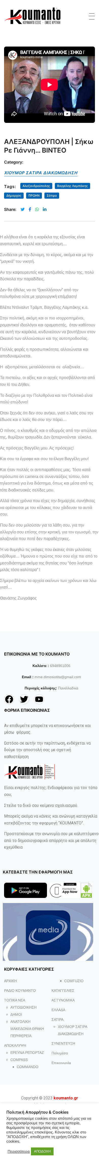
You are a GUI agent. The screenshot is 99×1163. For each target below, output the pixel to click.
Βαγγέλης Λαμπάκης (72, 186)
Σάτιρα (52, 195)
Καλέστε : (40, 666)
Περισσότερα (19, 1152)
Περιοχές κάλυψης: (41, 688)
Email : (28, 677)
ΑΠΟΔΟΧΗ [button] (42, 1151)
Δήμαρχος (13, 195)
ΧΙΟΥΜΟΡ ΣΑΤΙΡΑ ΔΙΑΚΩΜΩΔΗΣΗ (40, 172)
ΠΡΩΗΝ (34, 195)
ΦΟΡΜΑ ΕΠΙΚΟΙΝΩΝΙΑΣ (27, 710)
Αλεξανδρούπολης (36, 186)
